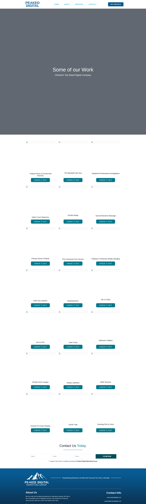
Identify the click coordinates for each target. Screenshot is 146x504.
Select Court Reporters (40, 217)
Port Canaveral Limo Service (73, 259)
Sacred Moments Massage (106, 216)
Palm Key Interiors (40, 301)
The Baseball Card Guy (73, 173)
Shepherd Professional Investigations (106, 173)
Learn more (55, 500)
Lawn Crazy (73, 342)
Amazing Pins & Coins (105, 424)
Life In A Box (105, 300)
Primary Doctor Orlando (40, 258)
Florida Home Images (40, 382)
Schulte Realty (73, 215)
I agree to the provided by (74, 461)
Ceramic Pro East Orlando (40, 426)
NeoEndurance (73, 301)
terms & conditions (63, 461)
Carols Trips (73, 424)
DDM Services (105, 382)
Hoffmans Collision (106, 340)
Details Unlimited (73, 383)
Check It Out (40, 180)
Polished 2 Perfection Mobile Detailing (106, 259)
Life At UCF (40, 342)
